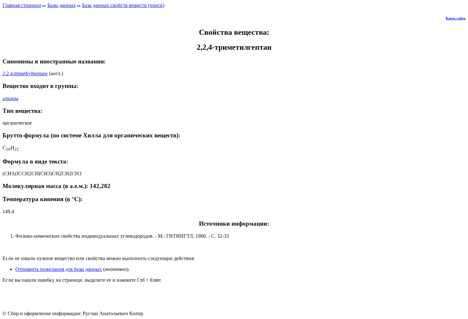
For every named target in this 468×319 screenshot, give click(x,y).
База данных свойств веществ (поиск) (123, 5)
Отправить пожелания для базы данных (58, 269)
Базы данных (61, 5)
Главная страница (22, 5)
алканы (10, 98)
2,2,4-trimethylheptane (25, 73)
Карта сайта (455, 18)
